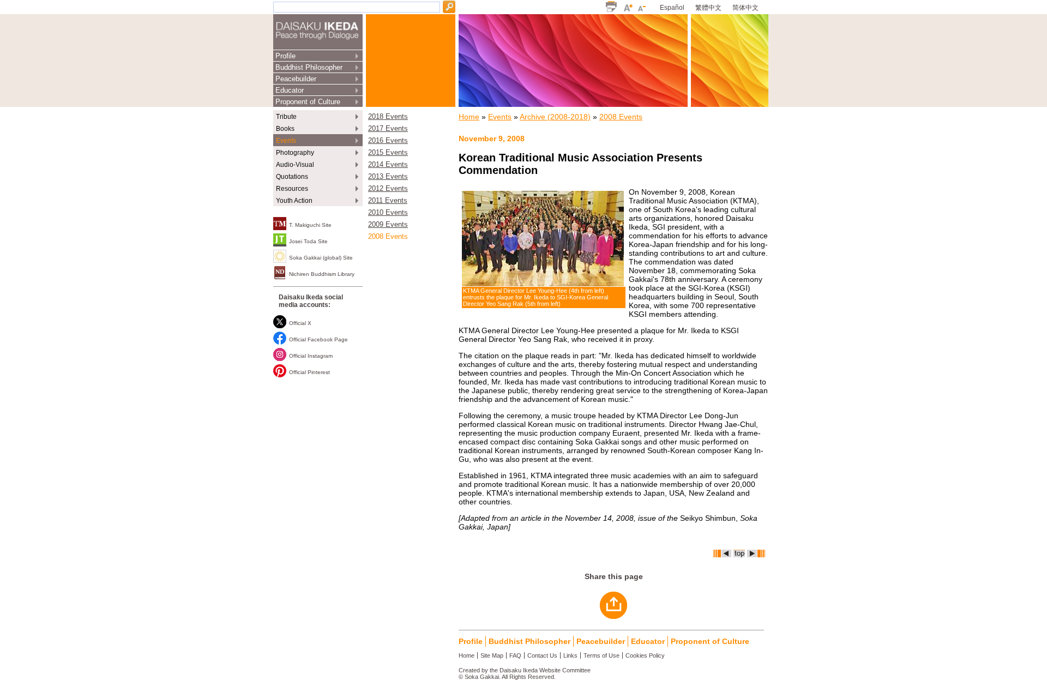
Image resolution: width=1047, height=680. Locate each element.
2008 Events (388, 236)
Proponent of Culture (307, 102)
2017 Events (388, 129)
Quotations (292, 176)
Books (285, 129)
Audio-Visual (295, 165)
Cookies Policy (645, 655)
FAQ (515, 655)
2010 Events (388, 212)
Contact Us (542, 655)
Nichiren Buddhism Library (321, 274)
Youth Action (294, 200)
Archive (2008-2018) (555, 116)
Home (469, 116)
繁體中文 (708, 7)
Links (570, 655)
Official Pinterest (309, 372)
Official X (300, 323)
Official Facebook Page (318, 339)
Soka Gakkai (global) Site (321, 258)
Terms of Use (601, 655)
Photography (295, 153)
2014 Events (388, 165)
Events (286, 141)
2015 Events (388, 153)
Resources (292, 188)
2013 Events (388, 176)
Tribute (286, 117)
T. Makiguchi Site (310, 225)
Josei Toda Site (308, 241)
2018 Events (388, 117)
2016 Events (388, 141)
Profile (285, 56)
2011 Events (387, 200)
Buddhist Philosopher (308, 67)
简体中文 (745, 7)
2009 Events (388, 224)
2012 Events (388, 188)
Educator (289, 90)
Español (672, 7)
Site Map (491, 655)
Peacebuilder (295, 79)
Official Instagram (311, 356)
